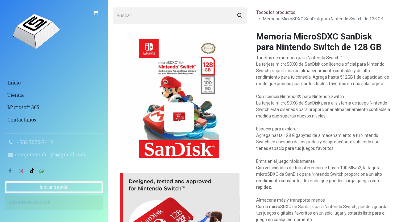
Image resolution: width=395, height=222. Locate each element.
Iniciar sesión (54, 187)
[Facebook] (10, 171)
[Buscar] (240, 15)
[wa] (41, 171)
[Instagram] (21, 171)
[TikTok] (32, 171)
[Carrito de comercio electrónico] (95, 12)
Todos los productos (275, 12)
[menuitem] (54, 82)
